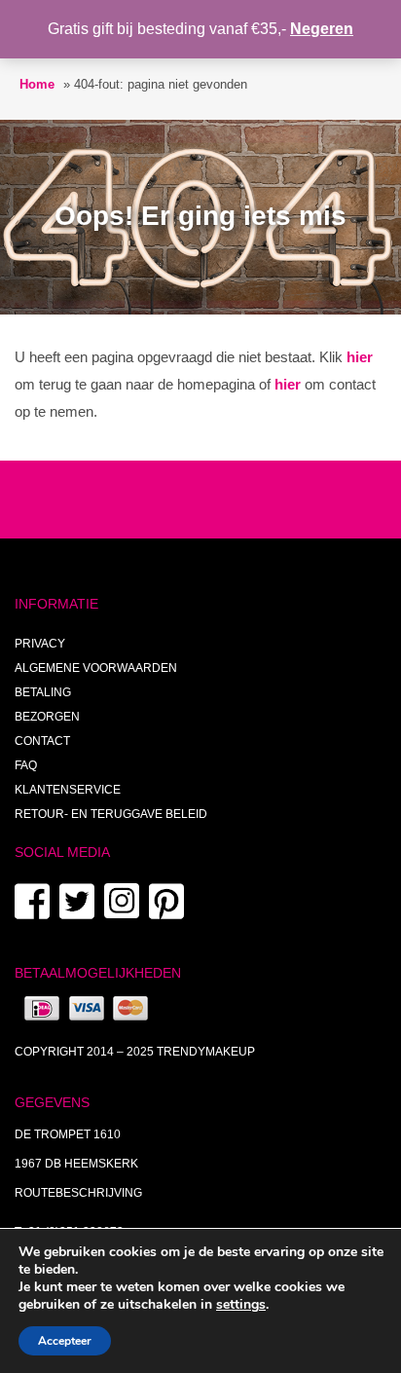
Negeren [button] (321, 28)
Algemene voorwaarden (96, 668)
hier (359, 357)
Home (37, 84)
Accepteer (64, 1341)
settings (241, 1305)
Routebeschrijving (78, 1193)
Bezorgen (47, 717)
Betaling (43, 692)
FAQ (26, 765)
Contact (42, 741)
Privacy (40, 643)
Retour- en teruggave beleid (111, 814)
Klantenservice (68, 790)
